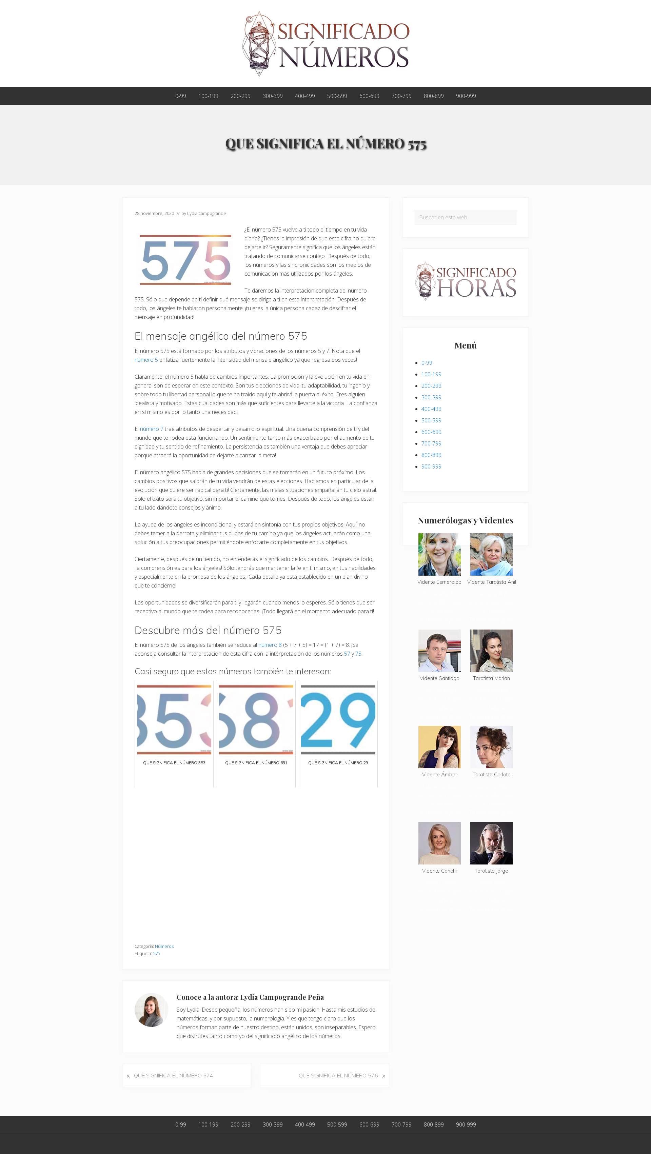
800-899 (431, 455)
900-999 (431, 466)
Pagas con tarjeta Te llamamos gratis (440, 611)
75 (358, 653)
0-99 (426, 362)
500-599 (431, 420)
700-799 (431, 443)
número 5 (146, 359)
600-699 (431, 432)
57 (347, 653)
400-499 (431, 409)
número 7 (151, 429)
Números (164, 946)
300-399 (431, 397)
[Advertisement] (256, 862)
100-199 (431, 374)
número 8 (270, 645)
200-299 (431, 386)
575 (156, 953)
